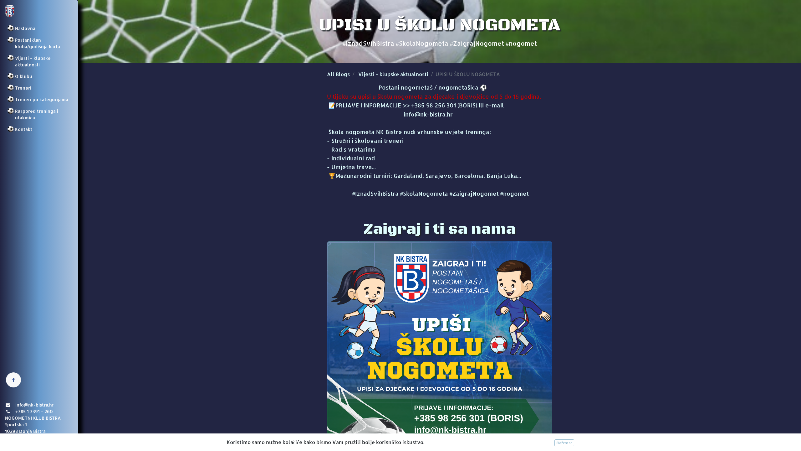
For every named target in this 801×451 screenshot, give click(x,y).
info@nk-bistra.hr (390, 114)
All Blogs (338, 74)
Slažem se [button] (564, 442)
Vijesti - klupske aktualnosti (393, 74)
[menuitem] (39, 28)
